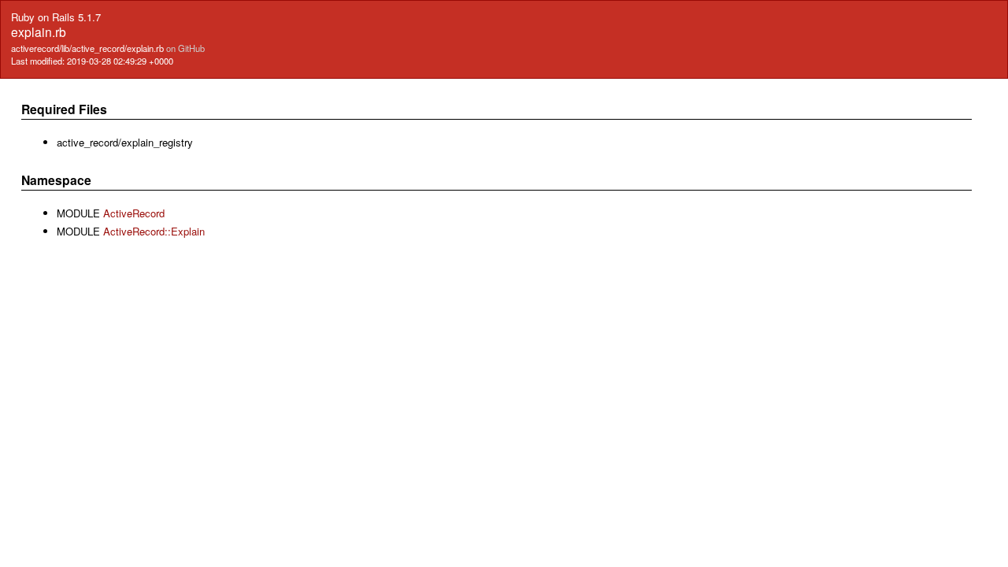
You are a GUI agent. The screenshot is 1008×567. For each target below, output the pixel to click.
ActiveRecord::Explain (154, 231)
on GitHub (185, 48)
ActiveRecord (134, 213)
